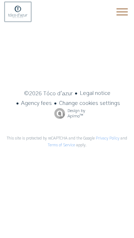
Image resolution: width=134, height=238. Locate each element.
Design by (76, 113)
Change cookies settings (89, 103)
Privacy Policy (107, 138)
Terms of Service (61, 145)
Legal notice (95, 93)
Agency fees (36, 103)
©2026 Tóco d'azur (48, 93)
